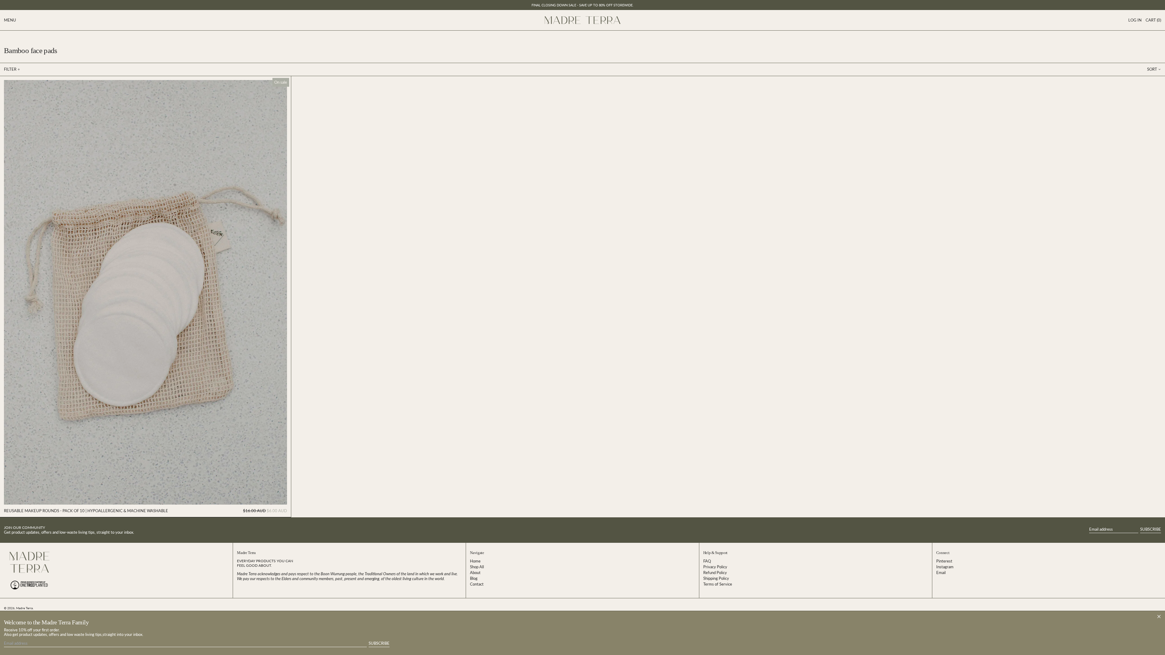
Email (941, 572)
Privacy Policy (715, 566)
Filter (10, 69)
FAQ (707, 561)
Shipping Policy (716, 578)
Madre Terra (24, 608)
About (475, 572)
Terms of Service (717, 584)
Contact (477, 584)
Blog (474, 578)
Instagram (945, 567)
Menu (10, 20)
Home (475, 561)
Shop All (477, 566)
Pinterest (944, 561)
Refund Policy (715, 572)
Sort (1152, 69)
